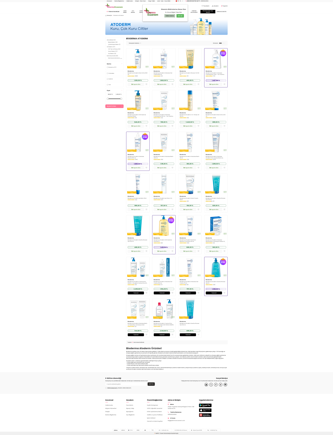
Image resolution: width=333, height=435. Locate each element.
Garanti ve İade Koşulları (155, 421)
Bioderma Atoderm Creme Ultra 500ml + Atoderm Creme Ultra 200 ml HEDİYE (138, 282)
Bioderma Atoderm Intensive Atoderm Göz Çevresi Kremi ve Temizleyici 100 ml (214, 157)
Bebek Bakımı (113, 42)
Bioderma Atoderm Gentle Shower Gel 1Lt (215, 282)
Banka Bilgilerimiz (119, 1)
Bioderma (131, 71)
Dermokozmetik (221, 11)
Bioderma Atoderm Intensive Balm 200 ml (163, 157)
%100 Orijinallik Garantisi (154, 408)
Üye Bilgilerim (130, 415)
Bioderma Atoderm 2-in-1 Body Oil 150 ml (189, 115)
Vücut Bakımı (113, 51)
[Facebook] (216, 386)
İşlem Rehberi (151, 418)
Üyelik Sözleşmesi (152, 405)
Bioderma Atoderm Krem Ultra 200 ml (215, 115)
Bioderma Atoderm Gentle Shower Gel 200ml (215, 199)
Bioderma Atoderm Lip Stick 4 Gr (163, 198)
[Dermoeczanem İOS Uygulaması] (208, 410)
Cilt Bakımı (133, 11)
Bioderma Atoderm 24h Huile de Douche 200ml (137, 115)
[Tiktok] (220, 386)
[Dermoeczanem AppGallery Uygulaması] (208, 415)
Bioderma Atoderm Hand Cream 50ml (189, 199)
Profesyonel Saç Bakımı (208, 11)
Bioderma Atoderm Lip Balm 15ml (137, 198)
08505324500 (172, 414)
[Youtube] (206, 386)
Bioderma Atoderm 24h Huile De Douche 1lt (163, 240)
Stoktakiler (111, 73)
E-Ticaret (161, 433)
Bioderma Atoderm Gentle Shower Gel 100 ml (137, 240)
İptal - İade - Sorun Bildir (163, 1)
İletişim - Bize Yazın (140, 1)
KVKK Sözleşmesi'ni (112, 388)
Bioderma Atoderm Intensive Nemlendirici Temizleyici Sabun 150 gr (215, 240)
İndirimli (111, 79)
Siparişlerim (129, 411)
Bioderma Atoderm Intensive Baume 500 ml (136, 157)
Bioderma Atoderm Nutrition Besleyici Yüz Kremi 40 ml (188, 240)
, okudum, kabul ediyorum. (119, 388)
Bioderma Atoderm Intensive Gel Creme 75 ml (189, 282)
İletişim (107, 411)
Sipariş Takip (130, 408)
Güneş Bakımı (141, 11)
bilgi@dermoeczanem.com (176, 420)
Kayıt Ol (151, 384)
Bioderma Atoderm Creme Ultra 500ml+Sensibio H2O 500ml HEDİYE (164, 324)
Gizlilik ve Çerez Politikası (155, 415)
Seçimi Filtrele (111, 106)
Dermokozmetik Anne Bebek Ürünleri (115, 58)
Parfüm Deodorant (194, 11)
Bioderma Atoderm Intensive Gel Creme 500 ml (163, 73)
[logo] (114, 6)
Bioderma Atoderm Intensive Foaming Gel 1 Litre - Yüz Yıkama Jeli (215, 73)
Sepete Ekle (136, 84)
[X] (211, 386)
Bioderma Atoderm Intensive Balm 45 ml (189, 157)
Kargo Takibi (151, 1)
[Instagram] (225, 386)
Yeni (110, 84)
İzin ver (180, 16)
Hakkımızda (130, 1)
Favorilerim (129, 405)
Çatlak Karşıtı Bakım (114, 44)
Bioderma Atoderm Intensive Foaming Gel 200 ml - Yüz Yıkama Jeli (163, 115)
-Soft (156, 433)
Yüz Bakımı (112, 53)
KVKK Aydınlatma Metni (154, 411)
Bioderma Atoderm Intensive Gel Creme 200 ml (163, 282)
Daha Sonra (170, 16)
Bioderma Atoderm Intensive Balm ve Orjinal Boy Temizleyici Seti (137, 324)
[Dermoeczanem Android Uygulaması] (208, 405)
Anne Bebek (125, 11)
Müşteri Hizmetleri (110, 408)
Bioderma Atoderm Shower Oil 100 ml (189, 73)
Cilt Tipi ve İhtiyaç (114, 49)
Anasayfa (109, 1)
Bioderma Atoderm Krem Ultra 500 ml (137, 73)
